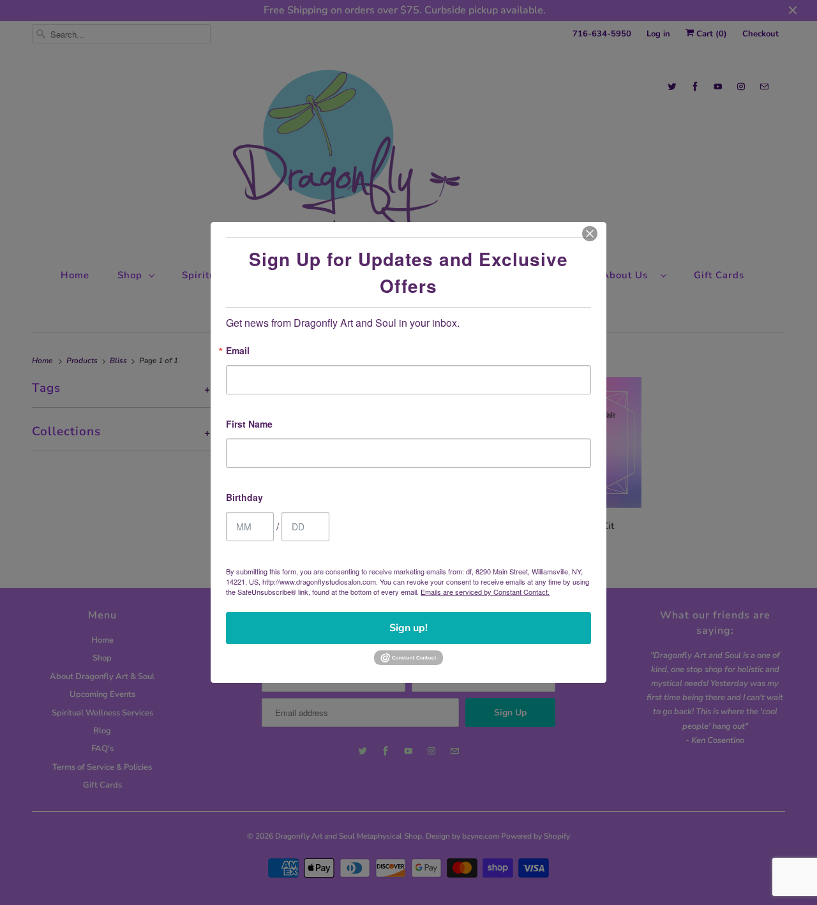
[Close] (590, 233)
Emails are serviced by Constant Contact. (485, 592)
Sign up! (408, 628)
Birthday (244, 498)
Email (238, 351)
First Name (249, 424)
